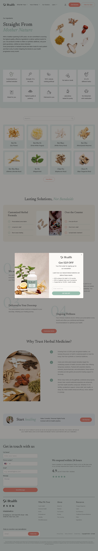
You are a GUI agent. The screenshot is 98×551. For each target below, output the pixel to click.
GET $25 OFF (66, 293)
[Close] (81, 254)
